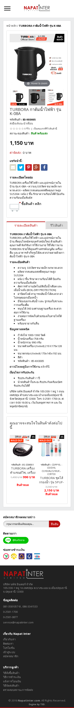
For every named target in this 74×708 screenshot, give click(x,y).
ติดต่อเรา (8, 643)
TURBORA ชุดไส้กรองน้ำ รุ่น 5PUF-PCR (51, 480)
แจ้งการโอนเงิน (12, 681)
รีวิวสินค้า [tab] (56, 225)
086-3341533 (30, 606)
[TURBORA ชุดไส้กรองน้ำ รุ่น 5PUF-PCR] (51, 447)
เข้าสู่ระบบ (9, 652)
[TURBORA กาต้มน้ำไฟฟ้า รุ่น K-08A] (18, 97)
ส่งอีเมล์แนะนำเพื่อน (21, 123)
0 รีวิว (27, 128)
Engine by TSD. (37, 704)
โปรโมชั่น (9, 648)
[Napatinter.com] (37, 7)
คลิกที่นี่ (30, 366)
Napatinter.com (29, 700)
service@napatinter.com (18, 622)
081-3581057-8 (12, 606)
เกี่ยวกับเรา (9, 639)
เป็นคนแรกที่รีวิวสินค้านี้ (45, 128)
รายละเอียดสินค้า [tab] (25, 225)
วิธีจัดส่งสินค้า (11, 685)
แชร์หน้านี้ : (16, 161)
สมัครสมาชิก (10, 656)
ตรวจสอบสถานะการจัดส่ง (18, 690)
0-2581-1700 (10, 612)
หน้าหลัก (11, 26)
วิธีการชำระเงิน (12, 677)
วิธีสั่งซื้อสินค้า (11, 673)
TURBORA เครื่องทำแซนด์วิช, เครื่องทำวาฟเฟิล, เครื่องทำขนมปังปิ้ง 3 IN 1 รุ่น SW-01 (22, 470)
